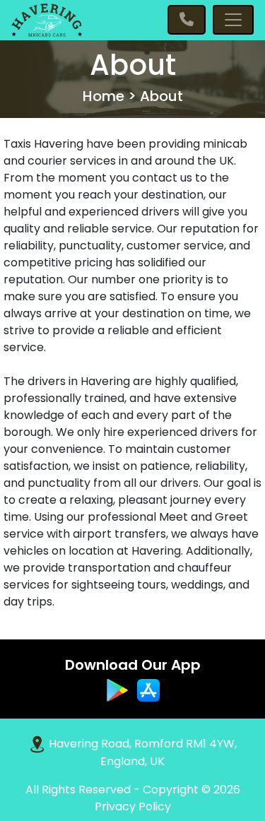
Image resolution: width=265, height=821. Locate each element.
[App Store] (148, 690)
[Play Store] (118, 690)
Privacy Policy (133, 806)
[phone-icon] (186, 20)
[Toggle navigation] (233, 20)
